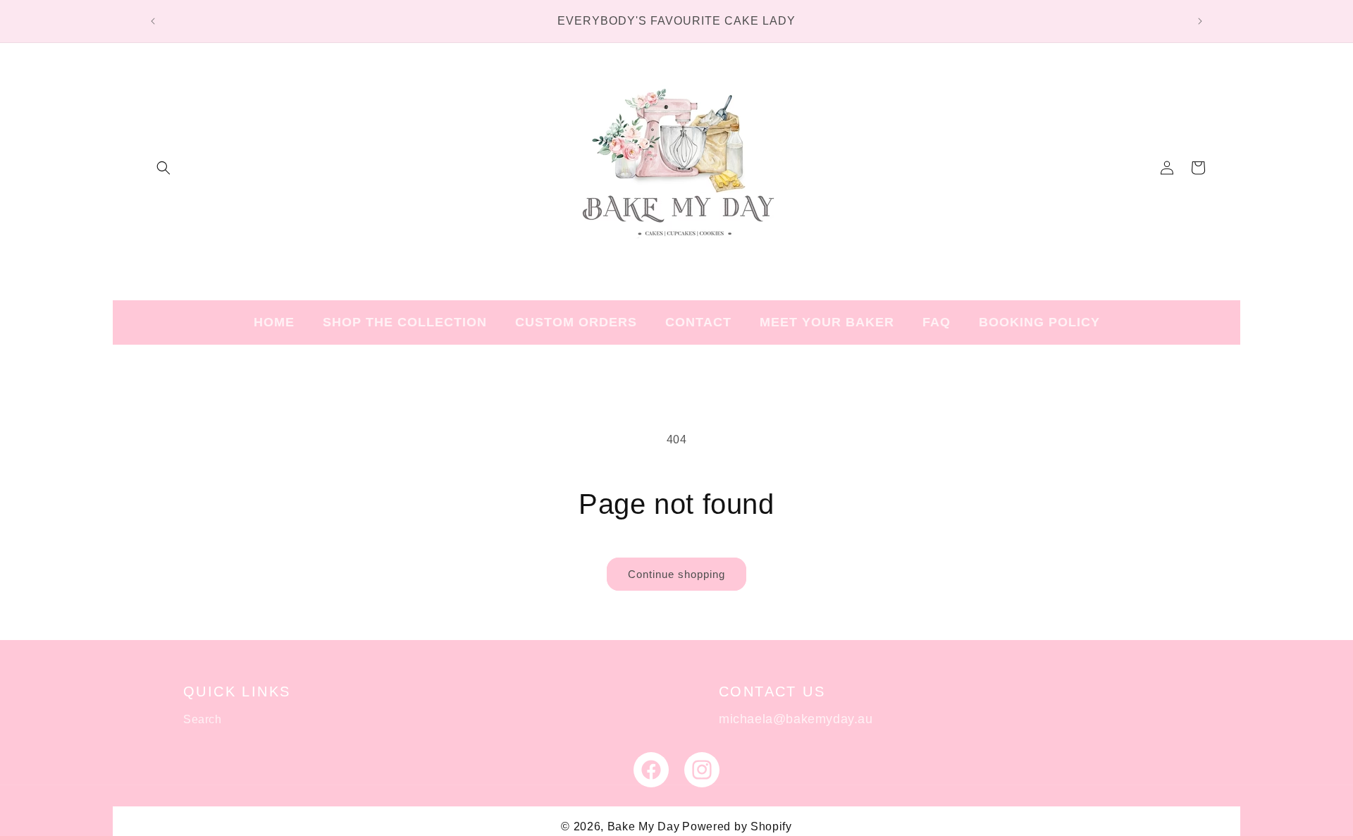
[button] (163, 167)
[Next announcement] (1200, 21)
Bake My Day (643, 826)
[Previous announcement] (152, 21)
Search (202, 719)
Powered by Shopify (737, 826)
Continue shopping (676, 574)
